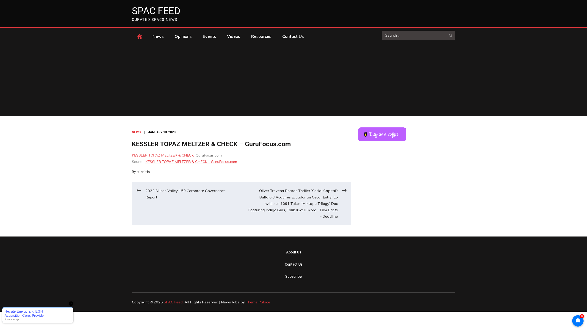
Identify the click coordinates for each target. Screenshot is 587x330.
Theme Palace (258, 302)
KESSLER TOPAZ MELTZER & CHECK (163, 155)
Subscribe (293, 276)
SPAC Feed (156, 10)
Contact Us (293, 36)
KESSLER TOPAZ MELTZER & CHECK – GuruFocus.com (191, 161)
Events (209, 36)
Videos (233, 36)
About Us (293, 252)
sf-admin (143, 172)
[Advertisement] (293, 82)
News (158, 36)
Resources (261, 36)
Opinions (183, 36)
